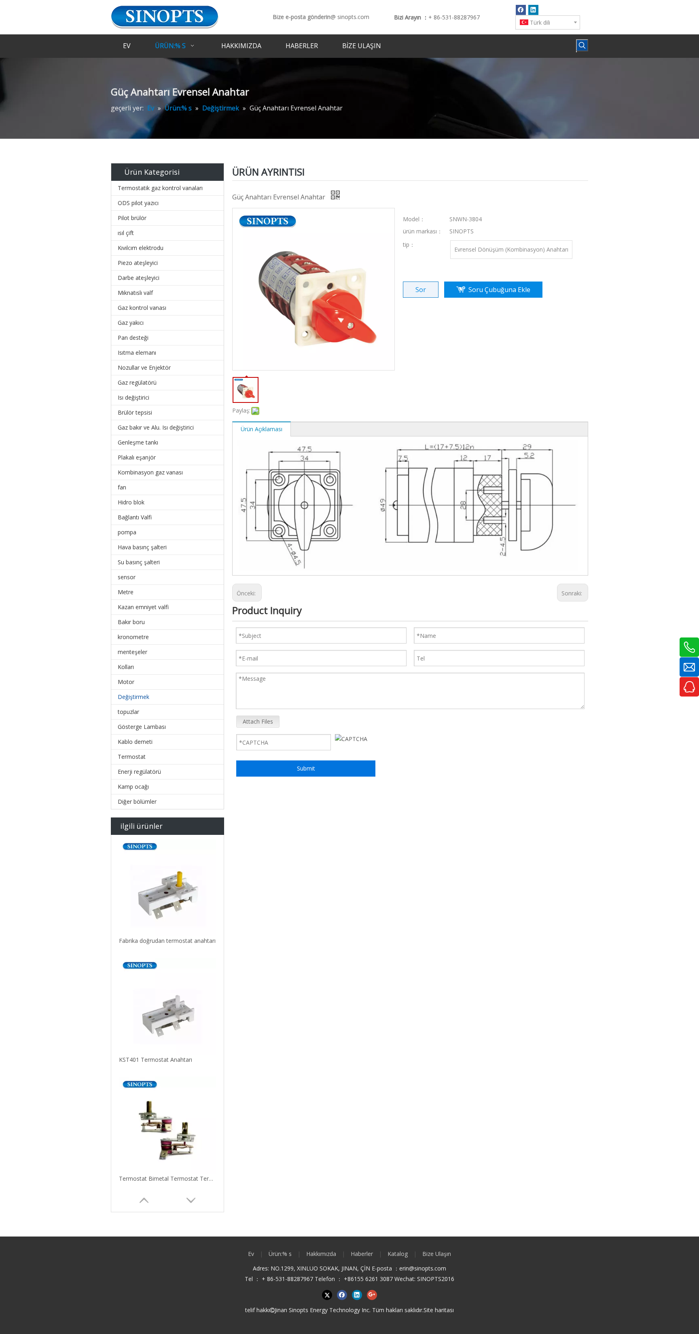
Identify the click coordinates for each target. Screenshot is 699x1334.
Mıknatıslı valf (135, 292)
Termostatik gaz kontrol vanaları (160, 188)
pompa (127, 532)
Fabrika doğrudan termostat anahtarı (167, 940)
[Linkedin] (533, 9)
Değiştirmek (133, 697)
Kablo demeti (135, 741)
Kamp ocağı (133, 786)
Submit (306, 768)
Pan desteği (133, 337)
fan (122, 487)
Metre (125, 592)
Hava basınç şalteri (142, 547)
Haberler (362, 1254)
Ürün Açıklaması (261, 429)
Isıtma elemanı (137, 352)
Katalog (398, 1254)
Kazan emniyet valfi (143, 607)
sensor (127, 577)
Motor (126, 682)
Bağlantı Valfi (135, 517)
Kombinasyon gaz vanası (150, 472)
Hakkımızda (321, 1254)
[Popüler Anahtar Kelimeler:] (582, 45)
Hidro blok (131, 502)
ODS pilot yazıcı (138, 203)
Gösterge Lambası (142, 727)
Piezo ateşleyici (138, 263)
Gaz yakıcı (131, 322)
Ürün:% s (280, 1254)
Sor (420, 289)
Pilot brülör (132, 218)
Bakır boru (131, 622)
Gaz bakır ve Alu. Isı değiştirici (156, 427)
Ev (251, 1254)
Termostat (132, 756)
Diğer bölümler (137, 801)
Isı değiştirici (133, 397)
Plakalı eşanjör (137, 457)
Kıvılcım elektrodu (140, 248)
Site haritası (439, 1310)
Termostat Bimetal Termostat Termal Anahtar (167, 1178)
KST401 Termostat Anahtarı (155, 1059)
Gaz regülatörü (137, 382)
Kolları (126, 667)
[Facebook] (521, 9)
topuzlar (128, 712)
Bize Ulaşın (436, 1254)
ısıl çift (126, 233)
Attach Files (258, 721)
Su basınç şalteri (139, 562)
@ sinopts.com (349, 17)
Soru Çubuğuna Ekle (499, 289)
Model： (414, 219)
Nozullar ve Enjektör (144, 367)
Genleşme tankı (138, 442)
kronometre (133, 637)
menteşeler (132, 652)
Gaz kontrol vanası (142, 307)
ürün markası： (423, 231)
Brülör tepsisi (135, 412)
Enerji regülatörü (139, 771)
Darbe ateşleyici (138, 278)
